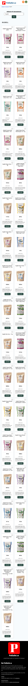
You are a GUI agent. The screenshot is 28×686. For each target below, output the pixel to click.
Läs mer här (8, 56)
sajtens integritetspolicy (14, 682)
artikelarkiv (17, 678)
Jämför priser (7, 50)
